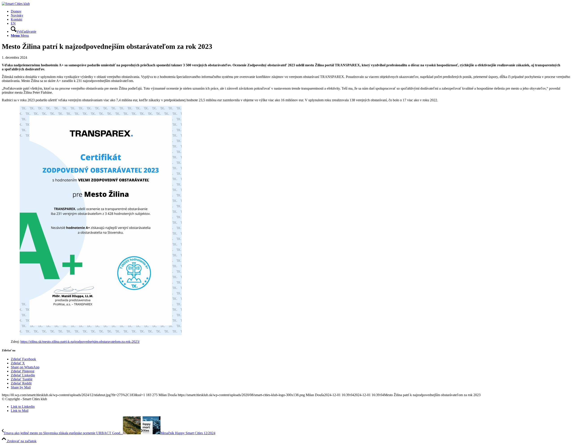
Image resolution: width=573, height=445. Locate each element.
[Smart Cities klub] (16, 4)
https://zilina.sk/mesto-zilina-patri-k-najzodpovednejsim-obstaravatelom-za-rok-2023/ (80, 341)
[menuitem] (291, 11)
